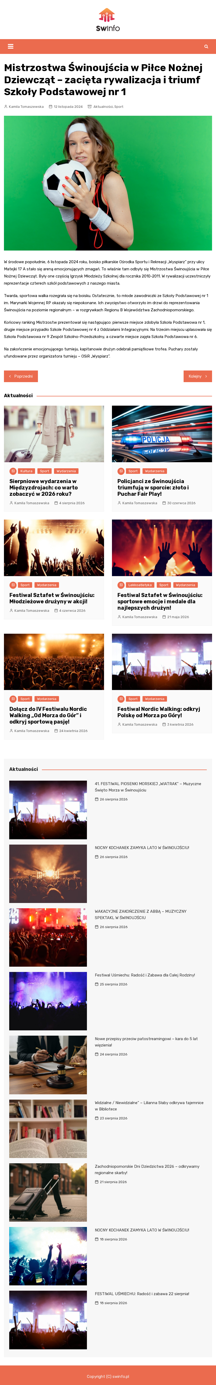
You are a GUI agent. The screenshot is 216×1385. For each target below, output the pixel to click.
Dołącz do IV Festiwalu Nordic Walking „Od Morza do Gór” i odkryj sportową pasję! (48, 715)
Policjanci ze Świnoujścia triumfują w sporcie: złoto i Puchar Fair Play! (153, 487)
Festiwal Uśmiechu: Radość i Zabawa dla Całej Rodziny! (145, 975)
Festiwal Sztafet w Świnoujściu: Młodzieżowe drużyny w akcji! (52, 598)
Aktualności (103, 107)
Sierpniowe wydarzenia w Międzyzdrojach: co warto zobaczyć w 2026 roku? (43, 487)
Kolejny (195, 376)
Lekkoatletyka (140, 585)
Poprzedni (23, 376)
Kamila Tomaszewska (26, 107)
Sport (118, 107)
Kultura (26, 471)
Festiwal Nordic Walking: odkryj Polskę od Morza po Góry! (158, 712)
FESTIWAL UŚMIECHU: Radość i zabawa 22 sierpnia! (142, 1293)
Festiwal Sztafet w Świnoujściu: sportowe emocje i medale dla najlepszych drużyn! (160, 601)
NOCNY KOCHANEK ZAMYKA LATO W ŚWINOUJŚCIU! (142, 847)
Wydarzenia (66, 471)
